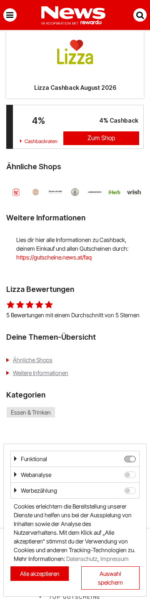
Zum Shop (101, 138)
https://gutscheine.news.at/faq (54, 257)
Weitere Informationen (40, 372)
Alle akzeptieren (40, 573)
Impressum (114, 558)
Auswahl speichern (110, 578)
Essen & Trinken (31, 412)
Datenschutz (82, 558)
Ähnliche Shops (32, 359)
